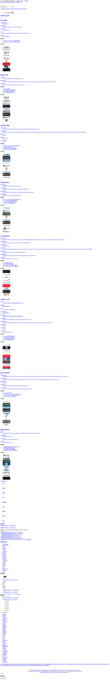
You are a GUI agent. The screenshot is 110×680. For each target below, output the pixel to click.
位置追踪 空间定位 (4, 182)
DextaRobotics (19, 26)
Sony (43, 322)
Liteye (4, 252)
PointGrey (56, 249)
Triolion (4, 325)
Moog (17, 84)
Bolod (31, 239)
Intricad (53, 376)
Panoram (7, 309)
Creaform (22, 189)
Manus (42, 81)
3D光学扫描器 (3, 378)
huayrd (35, 129)
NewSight (24, 239)
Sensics (35, 249)
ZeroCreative (35, 239)
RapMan (14, 385)
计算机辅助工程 (63, 664)
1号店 (4, 622)
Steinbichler (41, 379)
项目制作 (35, 670)
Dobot (8, 78)
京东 (4, 637)
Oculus (26, 249)
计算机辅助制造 (69, 664)
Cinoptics (64, 249)
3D (1, 8)
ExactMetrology (39, 376)
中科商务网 (5, 662)
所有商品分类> (3, 481)
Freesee (43, 239)
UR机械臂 (8, 36)
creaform (4, 376)
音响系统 (4, 316)
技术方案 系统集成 (46, 665)
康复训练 (2, 137)
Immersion (5, 382)
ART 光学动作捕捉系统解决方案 (9, 201)
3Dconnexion (5, 439)
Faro (19, 189)
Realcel (48, 239)
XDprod (18, 132)
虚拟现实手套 (3, 80)
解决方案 (4, 502)
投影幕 (1, 308)
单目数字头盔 (3, 251)
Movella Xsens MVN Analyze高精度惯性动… (12, 40)
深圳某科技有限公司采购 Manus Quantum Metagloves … (12, 536)
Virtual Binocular (7, 258)
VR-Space (12, 195)
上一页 (4, 594)
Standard (22, 132)
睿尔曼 (4, 36)
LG (30, 242)
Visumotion (14, 239)
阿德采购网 (5, 640)
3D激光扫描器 (3, 375)
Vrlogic (4, 242)
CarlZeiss (21, 255)
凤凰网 (4, 633)
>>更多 (1, 612)
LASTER (30, 255)
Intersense (11, 185)
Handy (39, 81)
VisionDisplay (52, 239)
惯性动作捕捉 (3, 127)
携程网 (4, 628)
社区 (48, 670)
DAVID (34, 376)
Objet (8, 385)
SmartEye (19, 433)
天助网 (4, 648)
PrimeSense (56, 132)
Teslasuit (32, 129)
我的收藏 (6, 2)
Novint (12, 84)
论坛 (4, 520)
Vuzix (4, 255)
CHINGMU (79, 132)
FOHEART (49, 81)
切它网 (4, 634)
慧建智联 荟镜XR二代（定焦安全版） (8, 527)
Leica (56, 376)
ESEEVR (7, 442)
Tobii (4, 433)
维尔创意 (78, 670)
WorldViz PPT (26, 132)
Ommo (20, 195)
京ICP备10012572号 (53, 672)
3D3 (38, 379)
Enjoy (46, 239)
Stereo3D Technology (46, 376)
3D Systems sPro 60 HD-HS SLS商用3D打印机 (12, 394)
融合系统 (2, 305)
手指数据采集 (3, 25)
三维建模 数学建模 (48, 664)
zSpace (10, 242)
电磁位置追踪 (3, 194)
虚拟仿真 (25, 8)
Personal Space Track (15, 189)
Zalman (14, 242)
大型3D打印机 (3, 387)
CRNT (64, 132)
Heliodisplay (5, 319)
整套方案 (2, 441)
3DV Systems (45, 132)
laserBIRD (9, 189)
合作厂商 (67, 670)
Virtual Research (6, 249)
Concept (22, 388)
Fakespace (18, 81)
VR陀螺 (4, 659)
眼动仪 (1, 432)
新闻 (4, 516)
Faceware (4, 135)
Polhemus (7, 192)
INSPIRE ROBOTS (11, 33)
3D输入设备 (2, 438)
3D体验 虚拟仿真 (76, 664)
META (87, 249)
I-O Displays (7, 255)
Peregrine (33, 81)
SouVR (59, 239)
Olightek (33, 255)
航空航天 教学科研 (30, 665)
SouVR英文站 (5, 651)
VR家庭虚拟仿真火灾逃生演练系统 (10, 450)
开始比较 (2, 678)
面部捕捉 (2, 134)
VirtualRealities (11, 249)
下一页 (7, 594)
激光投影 (19, 302)
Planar (8, 245)
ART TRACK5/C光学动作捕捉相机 (10, 200)
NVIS (17, 249)
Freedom (22, 33)
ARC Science (28, 319)
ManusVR (5, 26)
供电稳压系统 (14, 316)
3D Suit (6, 129)
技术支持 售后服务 (91, 664)
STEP (71, 132)
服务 (4, 506)
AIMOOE (27, 189)
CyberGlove (15, 26)
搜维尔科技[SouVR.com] (5, 539)
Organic (37, 132)
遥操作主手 (2, 28)
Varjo (78, 249)
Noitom (24, 129)
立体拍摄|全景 (3, 321)
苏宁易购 (4, 632)
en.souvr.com (80, 671)
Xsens (4, 23)
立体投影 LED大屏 (5, 299)
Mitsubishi (28, 242)
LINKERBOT (18, 33)
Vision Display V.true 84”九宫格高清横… (11, 266)
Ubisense (14, 185)
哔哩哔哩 (4, 614)
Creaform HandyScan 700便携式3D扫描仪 (11, 395)
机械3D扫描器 (3, 381)
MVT (7, 376)
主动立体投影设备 (13, 302)
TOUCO (4, 436)
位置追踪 (13, 8)
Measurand (14, 81)
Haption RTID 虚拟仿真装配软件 (9, 90)
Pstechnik (45, 322)
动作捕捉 (7, 8)
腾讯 (4, 641)
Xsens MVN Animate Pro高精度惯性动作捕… (12, 145)
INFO (32, 433)
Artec (36, 379)
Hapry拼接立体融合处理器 (8, 339)
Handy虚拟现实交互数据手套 (9, 91)
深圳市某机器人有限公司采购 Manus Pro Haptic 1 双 (11, 538)
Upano (51, 322)
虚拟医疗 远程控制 (22, 665)
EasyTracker (74, 132)
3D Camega (16, 379)
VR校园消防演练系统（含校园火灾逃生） (11, 446)
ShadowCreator (83, 249)
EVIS (62, 239)
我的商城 (10, 2)
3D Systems (49, 379)
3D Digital (12, 379)
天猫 (4, 638)
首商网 (4, 660)
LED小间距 (2, 330)
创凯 (5, 306)
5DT (7, 26)
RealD (24, 242)
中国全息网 (5, 657)
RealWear (24, 252)
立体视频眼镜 (3, 254)
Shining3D (45, 379)
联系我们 (55, 670)
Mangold (24, 433)
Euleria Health (5, 138)
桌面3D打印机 (3, 384)
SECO (22, 302)
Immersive (24, 319)
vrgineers (69, 249)
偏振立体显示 (3, 241)
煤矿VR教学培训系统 (100, 664)
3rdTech (26, 376)
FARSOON (30, 388)
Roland (58, 376)
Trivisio (21, 192)
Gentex (14, 252)
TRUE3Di (5, 245)
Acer (64, 239)
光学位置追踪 (3, 187)
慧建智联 (90, 249)
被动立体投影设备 (6, 302)
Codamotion (18, 185)
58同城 (4, 629)
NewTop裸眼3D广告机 (7, 262)
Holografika (28, 239)
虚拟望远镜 (2, 257)
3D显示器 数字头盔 (5, 236)
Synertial (36, 81)
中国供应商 (5, 621)
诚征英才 (59, 670)
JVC (12, 242)
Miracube (7, 242)
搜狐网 (4, 615)
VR (10, 8)
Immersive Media (6, 322)
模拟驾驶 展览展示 (38, 665)
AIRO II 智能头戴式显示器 (8, 263)
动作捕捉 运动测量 (4, 125)
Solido (17, 385)
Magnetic (10, 239)
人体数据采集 (3, 22)
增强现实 (21, 8)
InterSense (15, 132)
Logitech (4, 185)
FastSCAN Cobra (13, 376)
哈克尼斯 (14, 309)
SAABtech (49, 249)
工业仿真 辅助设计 (15, 665)
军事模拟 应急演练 (7, 665)
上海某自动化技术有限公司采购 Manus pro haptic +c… (11, 534)
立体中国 (4, 658)
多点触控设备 (3, 435)
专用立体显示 (3, 244)
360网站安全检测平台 (45, 672)
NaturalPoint (28, 433)
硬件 (4, 492)
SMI (22, 433)
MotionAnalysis (51, 132)
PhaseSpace (26, 81)
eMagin (32, 249)
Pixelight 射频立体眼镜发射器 (9, 336)
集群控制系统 (9, 316)
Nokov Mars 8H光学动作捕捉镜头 (10, 149)
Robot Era (28, 33)
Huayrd (34, 433)
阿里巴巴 (4, 643)
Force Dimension (21, 84)
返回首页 (17, 2)
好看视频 (4, 653)
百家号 (4, 620)
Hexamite (7, 185)
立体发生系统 (3, 311)
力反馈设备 (2, 83)
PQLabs (7, 436)
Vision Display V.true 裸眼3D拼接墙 (10, 265)
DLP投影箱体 (3, 324)
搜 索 (12, 6)
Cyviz (31, 322)
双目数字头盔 (3, 247)
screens (10, 309)
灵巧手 (1, 32)
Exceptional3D (5, 239)
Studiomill (19, 388)
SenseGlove (10, 26)
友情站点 (71, 670)
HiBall (5, 189)
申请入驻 (75, 670)
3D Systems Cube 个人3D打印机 (9, 396)
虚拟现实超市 (5, 646)
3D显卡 (4, 312)
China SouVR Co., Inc (34, 671)
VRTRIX (45, 81)
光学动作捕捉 (3, 131)
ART (4, 132)
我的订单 (2, 2)
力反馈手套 (2, 77)
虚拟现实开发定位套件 (7, 146)
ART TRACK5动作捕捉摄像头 (9, 203)
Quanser (14, 84)
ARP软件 (4, 650)
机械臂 (1, 35)
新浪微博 (4, 619)
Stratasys (26, 385)
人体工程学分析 (3, 140)
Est (22, 252)
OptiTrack (7, 23)
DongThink (83, 132)
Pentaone (16, 322)
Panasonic (40, 322)
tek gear (52, 249)
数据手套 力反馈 (4, 75)
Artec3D (66, 376)
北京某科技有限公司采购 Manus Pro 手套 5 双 (10, 535)
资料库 (4, 511)
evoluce (10, 436)
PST (60, 132)
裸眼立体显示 (3, 238)
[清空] (5, 678)
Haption (8, 30)
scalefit (4, 141)
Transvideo (18, 242)
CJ (9, 245)
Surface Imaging (19, 376)
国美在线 (4, 631)
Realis (67, 132)
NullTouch (11, 78)
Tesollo (25, 33)
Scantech (63, 376)
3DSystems (5, 30)
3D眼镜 (7, 312)
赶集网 (4, 627)
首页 (4, 483)
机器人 (4, 488)
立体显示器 (17, 8)
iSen (26, 129)
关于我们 (51, 670)
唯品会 (4, 625)
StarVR (75, 249)
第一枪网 (4, 652)
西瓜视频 (4, 654)
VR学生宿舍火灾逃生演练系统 (9, 449)
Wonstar (30, 81)
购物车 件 (2, 523)
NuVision (21, 242)
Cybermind (29, 249)
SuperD (17, 239)
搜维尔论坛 (5, 645)
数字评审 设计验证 (56, 664)
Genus (21, 322)
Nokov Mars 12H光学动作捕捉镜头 (10, 148)
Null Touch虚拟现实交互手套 (9, 92)
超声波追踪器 (3, 184)
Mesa (59, 132)
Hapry (9, 306)
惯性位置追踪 (3, 191)
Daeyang (42, 249)
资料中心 (39, 670)
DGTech (10, 81)
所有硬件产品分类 (4, 15)
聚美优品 (4, 623)
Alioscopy (20, 239)
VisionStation (9, 319)
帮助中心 (14, 2)
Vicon (12, 132)
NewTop (56, 239)
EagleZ (48, 322)
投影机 (1, 301)
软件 (4, 497)
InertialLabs (31, 192)
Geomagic (4, 84)
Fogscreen (14, 319)
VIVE (67, 249)
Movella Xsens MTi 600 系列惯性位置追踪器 (12, 199)
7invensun (38, 433)
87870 (4, 647)
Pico (79, 249)
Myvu (11, 255)
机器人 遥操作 (3, 20)
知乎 (4, 656)
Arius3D (23, 376)
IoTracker (41, 132)
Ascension (17, 129)
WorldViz (45, 249)
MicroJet (20, 385)
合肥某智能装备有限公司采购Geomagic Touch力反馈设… (12, 533)
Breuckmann (54, 379)
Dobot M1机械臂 (6, 88)
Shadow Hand (5, 33)
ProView (6, 252)
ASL (17, 433)
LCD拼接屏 (2, 327)
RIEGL (60, 376)
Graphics (4, 309)
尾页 (10, 594)
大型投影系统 (3, 318)
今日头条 (4, 617)
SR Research (10, 433)
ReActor (34, 132)
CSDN (4, 616)
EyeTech (14, 433)
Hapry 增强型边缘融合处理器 (9, 338)
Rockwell (38, 249)
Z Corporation (30, 376)
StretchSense (53, 81)
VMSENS (21, 129)
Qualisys (9, 132)
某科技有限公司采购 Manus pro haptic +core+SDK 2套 (11, 532)
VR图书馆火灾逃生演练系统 (9, 447)
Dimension (11, 385)
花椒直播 (4, 626)
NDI (62, 132)
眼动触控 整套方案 (4, 429)
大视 (7, 306)
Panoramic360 (11, 322)
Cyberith (4, 442)
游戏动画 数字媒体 (84, 664)
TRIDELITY (39, 239)
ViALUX (33, 379)
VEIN (38, 129)
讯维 (4, 306)
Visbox (21, 319)
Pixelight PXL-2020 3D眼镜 (8, 337)
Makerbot (23, 385)
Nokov (69, 132)
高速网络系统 (20, 316)
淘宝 (4, 635)
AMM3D (17, 195)
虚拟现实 (3, 8)
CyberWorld (22, 81)
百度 (4, 644)
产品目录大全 (44, 670)
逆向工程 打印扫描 (4, 372)
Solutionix (4, 379)
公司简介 (63, 670)
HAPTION (8, 84)
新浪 (4, 639)
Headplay (13, 255)
